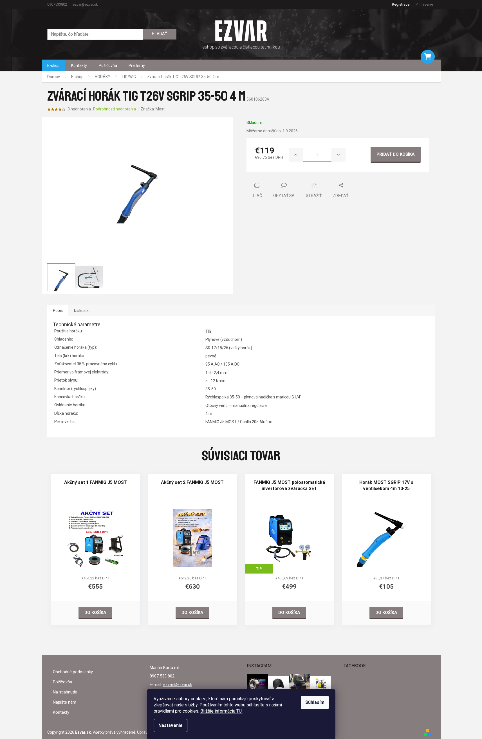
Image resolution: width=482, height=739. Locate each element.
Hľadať (159, 33)
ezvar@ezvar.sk (177, 684)
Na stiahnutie (65, 692)
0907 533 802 (162, 676)
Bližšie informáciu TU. (221, 711)
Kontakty (61, 712)
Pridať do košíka (395, 154)
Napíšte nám (64, 702)
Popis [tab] (58, 310)
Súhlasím (314, 702)
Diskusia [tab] (81, 310)
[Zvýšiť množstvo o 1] (296, 155)
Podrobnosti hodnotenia (114, 109)
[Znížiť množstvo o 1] (338, 155)
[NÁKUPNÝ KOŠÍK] (428, 57)
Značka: (153, 109)
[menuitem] (53, 65)
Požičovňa (62, 681)
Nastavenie (170, 725)
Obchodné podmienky (73, 671)
